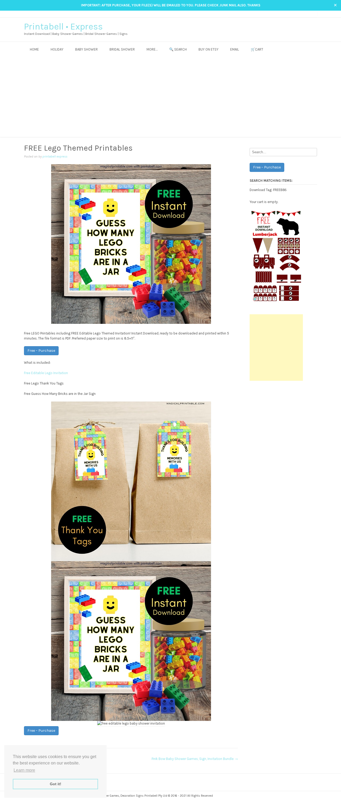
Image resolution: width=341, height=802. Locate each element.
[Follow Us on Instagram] (304, 13)
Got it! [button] (55, 784)
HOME (34, 49)
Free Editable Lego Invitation (46, 373)
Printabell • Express (63, 26)
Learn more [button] (24, 770)
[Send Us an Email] (294, 13)
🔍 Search (178, 49)
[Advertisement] (170, 97)
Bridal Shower (122, 49)
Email (234, 49)
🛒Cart (257, 49)
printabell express (54, 156)
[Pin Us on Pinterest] (309, 13)
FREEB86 (279, 189)
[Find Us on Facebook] (299, 13)
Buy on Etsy (208, 49)
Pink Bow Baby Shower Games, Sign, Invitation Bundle (195, 759)
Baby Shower (86, 49)
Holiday (57, 49)
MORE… (152, 49)
